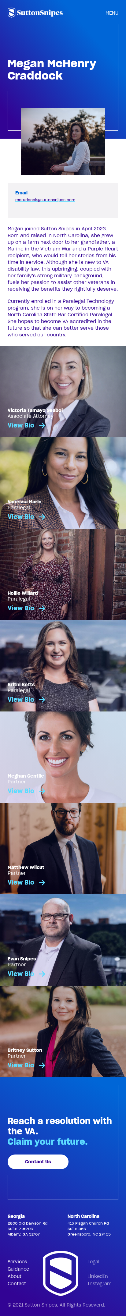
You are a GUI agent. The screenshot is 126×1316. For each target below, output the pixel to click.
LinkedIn (97, 1276)
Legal (93, 1262)
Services (17, 1262)
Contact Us (38, 1162)
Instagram (99, 1283)
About (14, 1276)
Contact (17, 1283)
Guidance (18, 1269)
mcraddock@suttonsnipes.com (45, 199)
